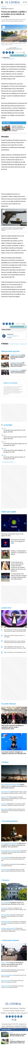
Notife (18, 1013)
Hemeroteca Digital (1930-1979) (10, 1024)
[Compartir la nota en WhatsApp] (9, 52)
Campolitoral (6, 1008)
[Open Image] (3, 27)
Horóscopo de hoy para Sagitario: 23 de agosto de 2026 (14, 450)
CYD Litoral (6, 1010)
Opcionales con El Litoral (15, 1028)
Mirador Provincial (20, 1010)
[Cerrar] (25, 55)
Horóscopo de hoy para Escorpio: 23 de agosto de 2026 (14, 457)
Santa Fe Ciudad (14, 344)
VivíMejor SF (4, 1013)
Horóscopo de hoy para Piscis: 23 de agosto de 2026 (14, 430)
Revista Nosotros (14, 1008)
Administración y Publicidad (13, 1026)
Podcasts (12, 1010)
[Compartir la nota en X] (6, 52)
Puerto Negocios (12, 1013)
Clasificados (22, 1008)
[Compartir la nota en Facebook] (3, 52)
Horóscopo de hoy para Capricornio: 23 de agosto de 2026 (15, 443)
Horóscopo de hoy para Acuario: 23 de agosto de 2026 (14, 436)
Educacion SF (23, 1013)
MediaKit (25, 1028)
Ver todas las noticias (7, 462)
